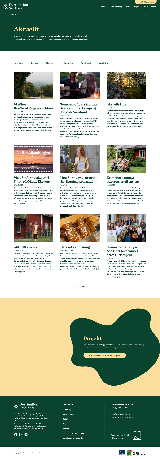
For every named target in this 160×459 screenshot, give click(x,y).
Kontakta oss (68, 404)
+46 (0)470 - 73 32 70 (120, 414)
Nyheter (50, 63)
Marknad (34, 63)
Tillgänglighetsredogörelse (73, 433)
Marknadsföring (116, 6)
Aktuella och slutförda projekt (104, 355)
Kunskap (18, 63)
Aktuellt (145, 6)
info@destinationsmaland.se (122, 417)
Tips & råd (85, 63)
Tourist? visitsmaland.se (146, 2)
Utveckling (103, 6)
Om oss (154, 6)
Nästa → (84, 286)
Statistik (128, 6)
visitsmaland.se (117, 438)
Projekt (136, 6)
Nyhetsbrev (67, 63)
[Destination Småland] (15, 6)
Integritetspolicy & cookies (73, 438)
